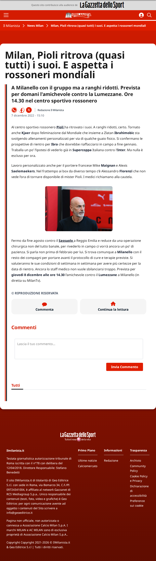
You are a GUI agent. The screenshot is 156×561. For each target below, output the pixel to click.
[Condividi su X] (29, 110)
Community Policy (138, 468)
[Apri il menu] (6, 15)
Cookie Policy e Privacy (138, 478)
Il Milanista (11, 25)
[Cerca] (150, 15)
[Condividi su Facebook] (21, 110)
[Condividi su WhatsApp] (14, 110)
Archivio (135, 460)
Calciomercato (87, 466)
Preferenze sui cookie (137, 503)
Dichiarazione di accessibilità (139, 490)
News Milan (35, 26)
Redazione (111, 460)
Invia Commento (124, 367)
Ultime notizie (87, 460)
